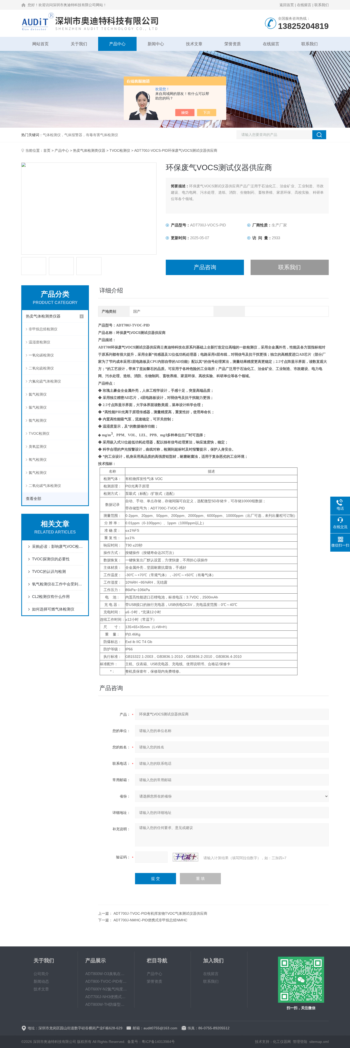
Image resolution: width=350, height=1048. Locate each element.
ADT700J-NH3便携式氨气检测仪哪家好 (106, 997)
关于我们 (79, 44)
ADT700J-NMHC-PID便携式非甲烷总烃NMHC (150, 920)
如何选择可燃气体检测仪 (53, 609)
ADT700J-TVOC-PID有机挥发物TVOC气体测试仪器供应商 (160, 913)
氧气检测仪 (38, 459)
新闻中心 (156, 44)
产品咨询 (205, 267)
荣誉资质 (232, 44)
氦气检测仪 (38, 394)
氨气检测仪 (38, 420)
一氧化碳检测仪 (41, 355)
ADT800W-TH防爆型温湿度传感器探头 (106, 1004)
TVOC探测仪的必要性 (51, 559)
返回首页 (287, 5)
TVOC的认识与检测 (49, 571)
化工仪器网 (282, 1042)
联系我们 (321, 5)
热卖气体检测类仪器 (89, 150)
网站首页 (40, 44)
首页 (46, 150)
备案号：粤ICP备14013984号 (151, 1042)
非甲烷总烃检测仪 (43, 329)
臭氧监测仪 (38, 446)
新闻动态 (41, 981)
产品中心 (117, 44)
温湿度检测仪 (39, 342)
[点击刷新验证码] (185, 857)
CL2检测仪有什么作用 (51, 596)
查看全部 (33, 498)
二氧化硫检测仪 (41, 368)
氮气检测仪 (38, 473)
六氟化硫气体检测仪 (45, 381)
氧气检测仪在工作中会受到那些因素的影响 (57, 584)
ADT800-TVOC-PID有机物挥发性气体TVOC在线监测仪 (106, 981)
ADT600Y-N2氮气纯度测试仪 (106, 989)
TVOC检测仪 (119, 150)
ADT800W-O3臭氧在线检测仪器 (106, 973)
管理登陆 (300, 1042)
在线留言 (304, 5)
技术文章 (194, 44)
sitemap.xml (319, 1042)
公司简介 (41, 973)
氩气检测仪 (38, 407)
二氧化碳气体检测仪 (45, 486)
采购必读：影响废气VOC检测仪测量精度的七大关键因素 (57, 546)
